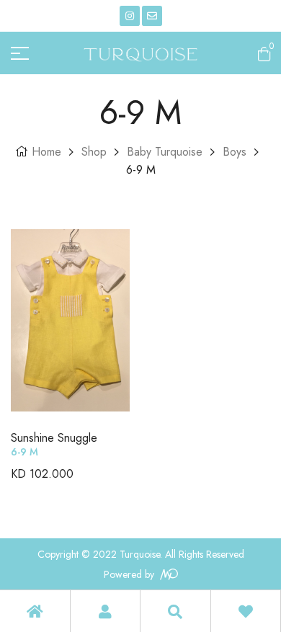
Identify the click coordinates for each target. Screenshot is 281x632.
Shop (94, 151)
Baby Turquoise (164, 151)
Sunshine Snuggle (54, 438)
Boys (234, 151)
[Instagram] (130, 16)
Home (46, 151)
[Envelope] (152, 16)
